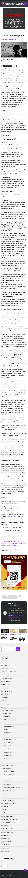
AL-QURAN (6, 681)
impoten (4, 595)
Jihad (6, 736)
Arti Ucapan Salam (7, 541)
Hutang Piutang (9, 774)
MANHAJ (5, 806)
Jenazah (7, 732)
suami (19, 595)
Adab (5, 668)
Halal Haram (7, 710)
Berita (4, 688)
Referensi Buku (7, 800)
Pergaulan (6, 678)
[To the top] (25, 870)
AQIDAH (5, 684)
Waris (6, 758)
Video (5, 700)
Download (5, 694)
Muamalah (6, 768)
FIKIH (4, 707)
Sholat (6, 755)
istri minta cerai (12, 595)
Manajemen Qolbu (8, 671)
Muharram (7, 742)
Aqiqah (7, 719)
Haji (6, 729)
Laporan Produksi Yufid (8, 803)
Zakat (6, 762)
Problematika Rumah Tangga (17, 33)
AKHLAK (5, 665)
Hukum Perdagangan (10, 771)
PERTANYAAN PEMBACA (9, 819)
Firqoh (5, 812)
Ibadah (5, 713)
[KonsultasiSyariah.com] (14, 3)
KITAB (4, 794)
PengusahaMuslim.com (17, 615)
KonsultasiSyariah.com (13, 617)
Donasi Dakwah (6, 691)
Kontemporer (7, 765)
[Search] (18, 649)
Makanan (7, 739)
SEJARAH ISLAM (7, 832)
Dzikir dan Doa (8, 726)
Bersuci (7, 723)
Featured (5, 704)
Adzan (6, 716)
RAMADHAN (6, 828)
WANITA (5, 838)
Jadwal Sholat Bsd (14, 545)
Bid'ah (5, 809)
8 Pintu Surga (16, 541)
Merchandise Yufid (7, 816)
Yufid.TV (10, 618)
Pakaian (7, 745)
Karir (5, 848)
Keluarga (7, 784)
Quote (4, 825)
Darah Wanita (7, 841)
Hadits (5, 796)
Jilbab (5, 844)
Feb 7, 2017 (14, 39)
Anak (6, 780)
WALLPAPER (6, 835)
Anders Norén (9, 875)
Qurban (7, 752)
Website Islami (6, 851)
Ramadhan (6, 790)
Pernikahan (4, 33)
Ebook (5, 697)
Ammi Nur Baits (6, 39)
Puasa (6, 749)
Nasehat (6, 675)
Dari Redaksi (7, 822)
